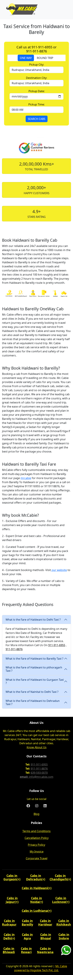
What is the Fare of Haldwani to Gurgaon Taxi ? (35, 681)
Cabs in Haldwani (35, 888)
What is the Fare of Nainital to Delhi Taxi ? (32, 692)
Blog (36, 814)
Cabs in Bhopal (45, 936)
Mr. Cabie (61, 966)
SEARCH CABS (36, 119)
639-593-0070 (39, 773)
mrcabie (26, 478)
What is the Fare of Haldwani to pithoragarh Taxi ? (34, 669)
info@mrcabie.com (41, 777)
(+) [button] (18, 879)
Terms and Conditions (36, 831)
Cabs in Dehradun (33, 877)
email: (24, 777)
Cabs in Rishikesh (63, 922)
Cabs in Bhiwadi (9, 950)
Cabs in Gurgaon (10, 877)
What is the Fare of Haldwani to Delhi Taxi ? (33, 619)
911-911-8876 (14, 649)
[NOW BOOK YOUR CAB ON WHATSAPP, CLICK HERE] (66, 950)
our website (59, 570)
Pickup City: (36, 64)
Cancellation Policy (37, 838)
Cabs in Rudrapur (9, 922)
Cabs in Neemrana (45, 950)
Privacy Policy (36, 845)
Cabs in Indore (63, 936)
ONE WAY (26, 58)
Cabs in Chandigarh (58, 877)
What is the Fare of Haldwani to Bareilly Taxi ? (34, 658)
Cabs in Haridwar (45, 922)
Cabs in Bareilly (27, 922)
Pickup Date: (37, 91)
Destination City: (36, 78)
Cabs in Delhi (9, 936)
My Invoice (36, 851)
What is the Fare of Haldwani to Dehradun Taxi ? (33, 702)
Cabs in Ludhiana (35, 911)
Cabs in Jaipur (12, 900)
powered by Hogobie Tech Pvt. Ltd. (36, 970)
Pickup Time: (36, 104)
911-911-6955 (56, 645)
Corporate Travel (36, 858)
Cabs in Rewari (26, 950)
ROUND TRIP (45, 58)
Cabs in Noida (36, 900)
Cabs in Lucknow (59, 900)
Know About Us (37, 747)
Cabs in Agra (27, 936)
